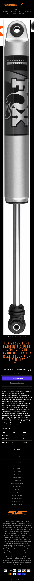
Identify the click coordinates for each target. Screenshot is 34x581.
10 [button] (23, 336)
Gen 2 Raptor (17, 471)
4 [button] (14, 336)
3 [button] (12, 336)
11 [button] (25, 336)
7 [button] (18, 336)
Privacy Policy (17, 504)
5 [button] (15, 336)
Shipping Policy (17, 498)
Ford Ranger (17, 480)
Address (17, 456)
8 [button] (20, 336)
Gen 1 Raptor (17, 468)
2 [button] (10, 336)
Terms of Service (17, 501)
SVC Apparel (17, 486)
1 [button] (8, 336)
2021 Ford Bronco (17, 483)
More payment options (17, 383)
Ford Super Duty (17, 477)
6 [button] (17, 336)
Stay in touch (17, 462)
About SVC (17, 489)
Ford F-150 (17, 474)
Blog (17, 492)
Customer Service (17, 495)
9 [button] (22, 336)
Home (16, 9)
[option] (17, 177)
